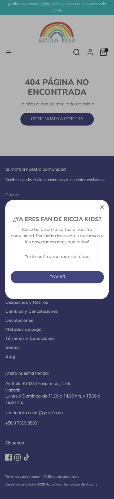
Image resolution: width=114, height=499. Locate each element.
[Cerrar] (102, 207)
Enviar (57, 277)
